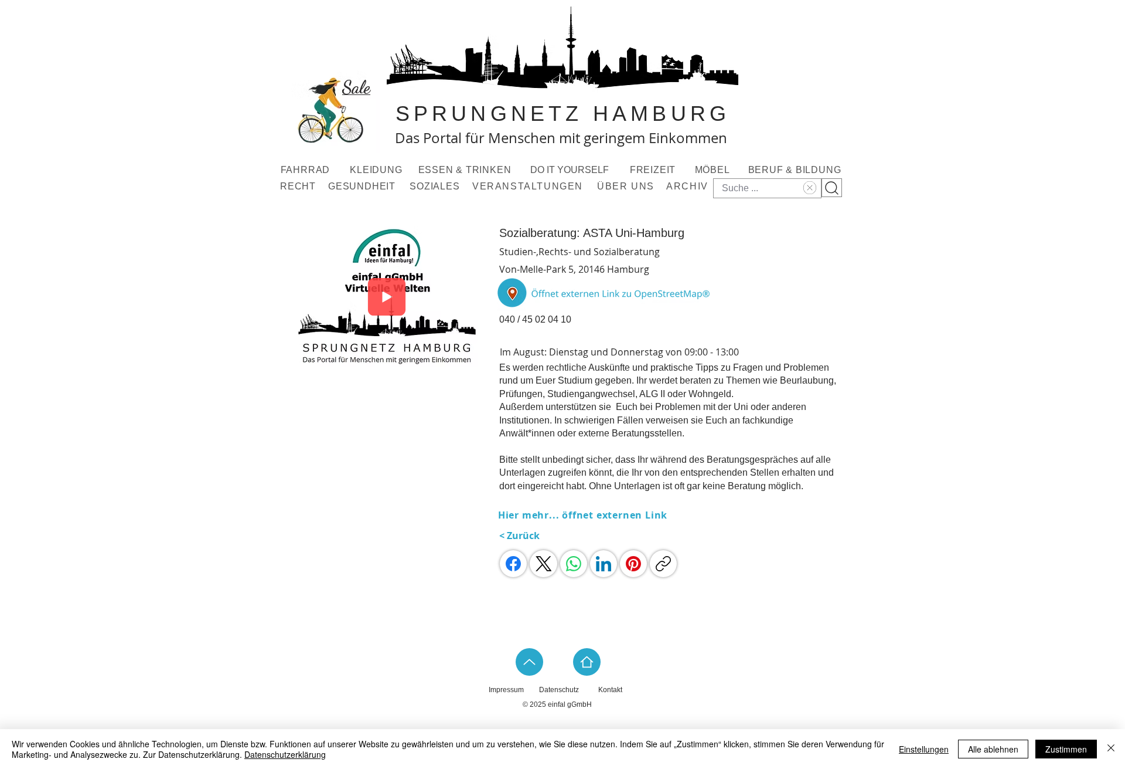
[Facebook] (513, 563)
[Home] (587, 662)
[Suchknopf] (831, 187)
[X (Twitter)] (544, 563)
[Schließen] (1111, 749)
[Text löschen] (808, 187)
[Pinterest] (633, 563)
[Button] (605, 293)
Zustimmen (1066, 749)
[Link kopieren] (663, 563)
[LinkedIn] (603, 563)
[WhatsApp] (573, 563)
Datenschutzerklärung (285, 754)
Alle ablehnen (993, 749)
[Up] (529, 662)
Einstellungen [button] (924, 749)
